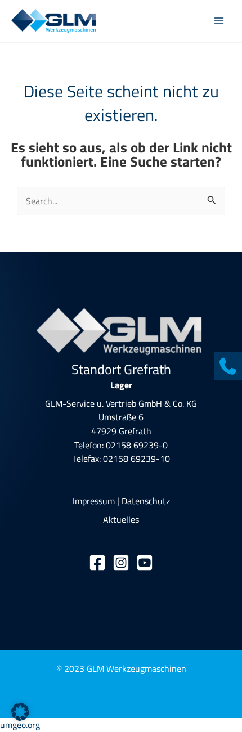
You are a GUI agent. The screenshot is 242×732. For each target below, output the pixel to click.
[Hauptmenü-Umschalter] (219, 21)
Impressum (94, 500)
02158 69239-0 (137, 445)
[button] (20, 711)
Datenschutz (146, 500)
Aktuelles (121, 519)
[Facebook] (97, 562)
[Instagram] (121, 562)
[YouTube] (144, 562)
